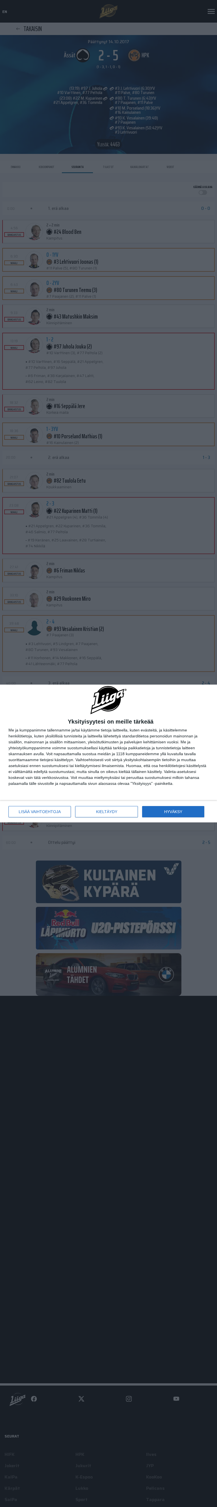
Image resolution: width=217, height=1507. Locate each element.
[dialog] (108, 753)
